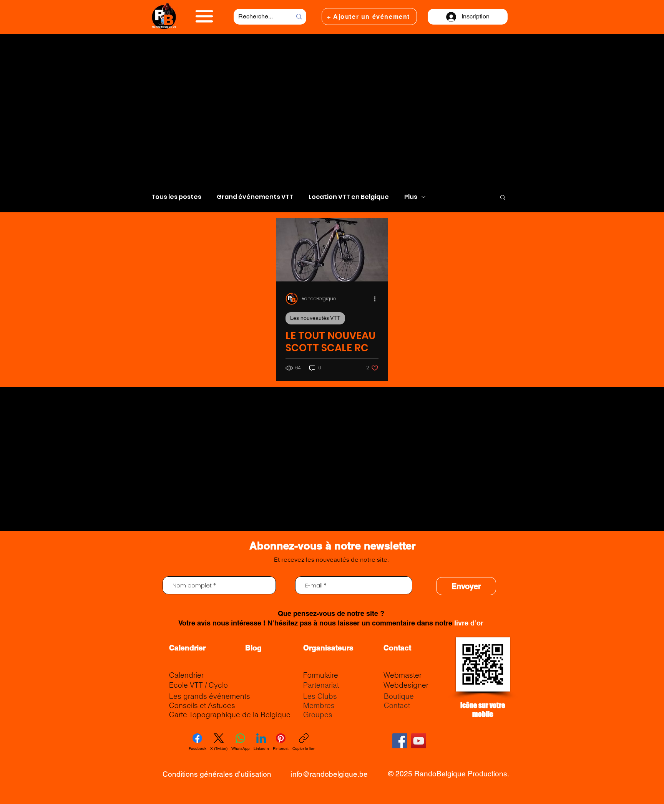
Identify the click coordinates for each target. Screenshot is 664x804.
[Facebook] (399, 740)
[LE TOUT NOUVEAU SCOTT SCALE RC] (332, 249)
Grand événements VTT (255, 197)
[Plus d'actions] (377, 298)
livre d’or (468, 623)
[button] (204, 16)
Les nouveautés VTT (315, 318)
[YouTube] (418, 740)
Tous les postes (176, 197)
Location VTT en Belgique (349, 197)
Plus (410, 197)
